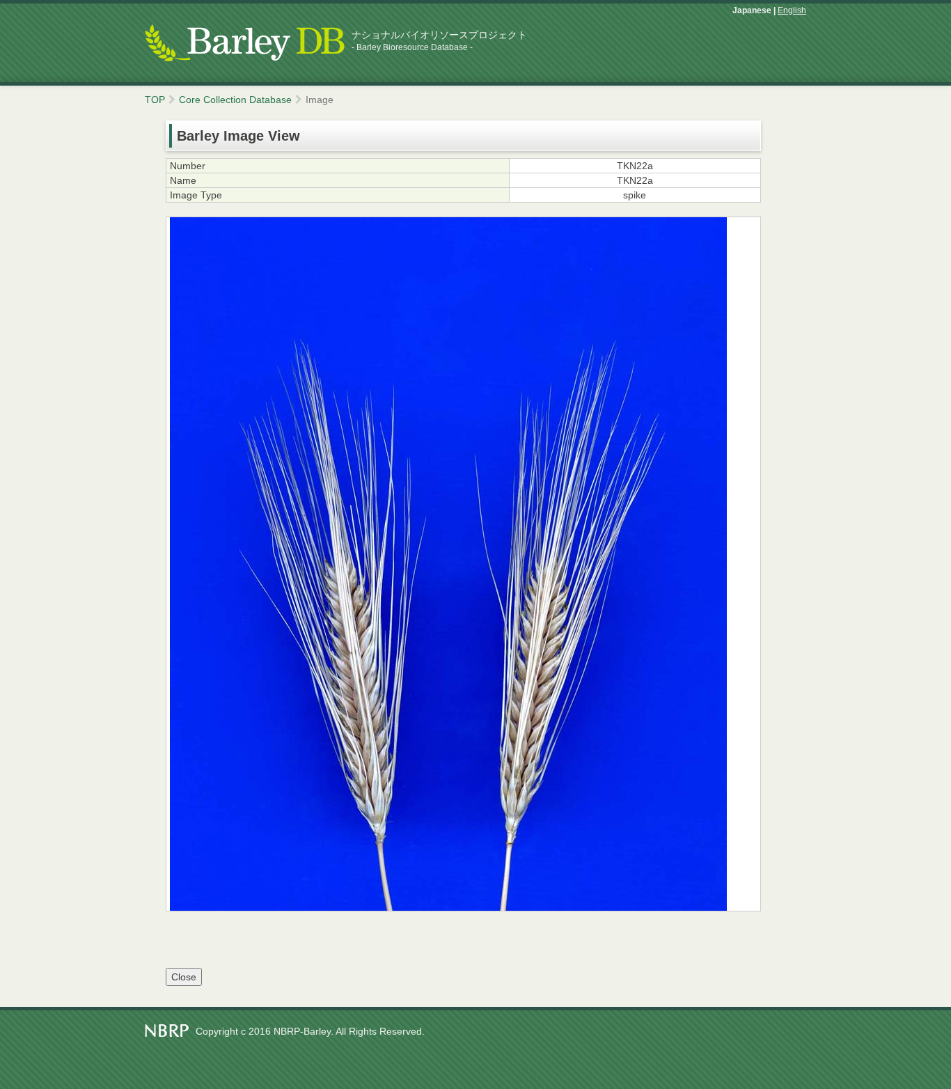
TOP (155, 99)
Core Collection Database (235, 99)
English (792, 10)
